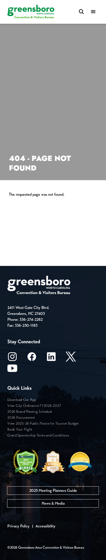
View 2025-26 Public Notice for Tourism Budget (43, 423)
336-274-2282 (31, 319)
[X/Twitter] (71, 358)
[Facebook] (32, 358)
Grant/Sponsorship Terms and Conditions (38, 435)
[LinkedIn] (51, 358)
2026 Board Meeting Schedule (29, 411)
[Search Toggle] (81, 12)
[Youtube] (12, 370)
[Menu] (93, 12)
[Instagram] (12, 358)
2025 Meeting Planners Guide (53, 490)
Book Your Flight (19, 429)
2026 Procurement (21, 417)
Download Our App (21, 400)
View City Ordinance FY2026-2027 (34, 406)
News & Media (53, 503)
